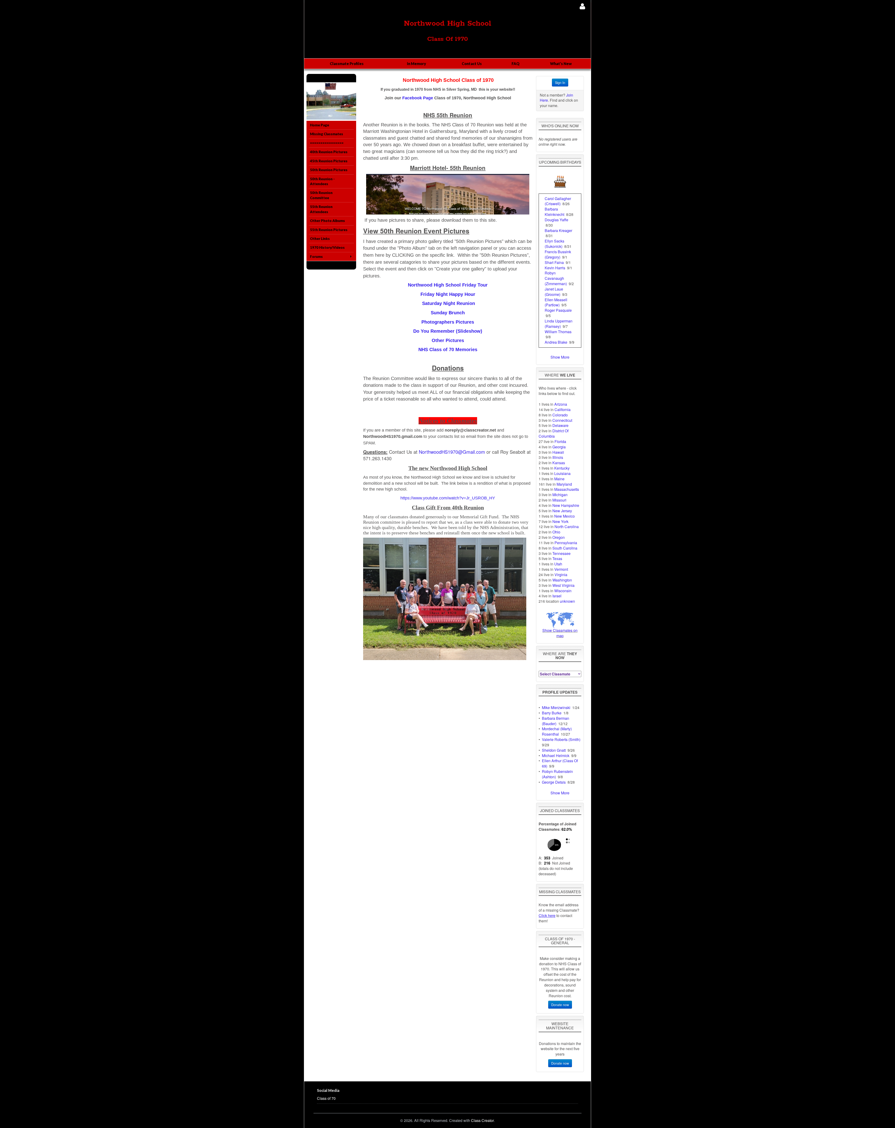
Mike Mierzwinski (556, 707)
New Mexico (564, 516)
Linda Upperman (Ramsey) (558, 323)
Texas (557, 558)
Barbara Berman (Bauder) (555, 721)
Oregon (558, 537)
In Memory (416, 63)
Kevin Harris (555, 267)
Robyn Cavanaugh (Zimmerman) (556, 278)
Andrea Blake (556, 342)
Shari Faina (554, 262)
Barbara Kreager (558, 230)
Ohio (556, 532)
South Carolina (564, 548)
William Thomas (558, 331)
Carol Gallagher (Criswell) (558, 201)
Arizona (560, 404)
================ (327, 143)
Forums (316, 256)
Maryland (564, 484)
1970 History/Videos (327, 247)
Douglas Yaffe (556, 219)
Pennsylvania (565, 542)
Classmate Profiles (347, 63)
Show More (560, 357)
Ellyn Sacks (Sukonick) (554, 243)
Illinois (557, 457)
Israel (556, 596)
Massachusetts (566, 489)
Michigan (560, 494)
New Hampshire (565, 505)
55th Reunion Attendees (321, 209)
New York (560, 521)
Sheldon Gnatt (554, 750)
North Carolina (566, 526)
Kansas (558, 462)
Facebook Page (417, 98)
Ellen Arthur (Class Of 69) (560, 763)
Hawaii (558, 452)
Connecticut (562, 420)
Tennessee (561, 553)
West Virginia (563, 585)
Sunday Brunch (448, 312)
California (562, 409)
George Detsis (554, 782)
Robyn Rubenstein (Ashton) (557, 774)
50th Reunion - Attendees (322, 181)
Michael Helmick (555, 755)
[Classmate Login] (582, 6)
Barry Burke (551, 713)
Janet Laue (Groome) (554, 291)
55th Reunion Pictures (329, 230)
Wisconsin (562, 590)
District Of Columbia (553, 433)
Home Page (319, 125)
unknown (567, 601)
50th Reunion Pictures (329, 170)
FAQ (516, 63)
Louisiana (562, 473)
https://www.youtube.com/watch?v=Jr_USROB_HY (447, 498)
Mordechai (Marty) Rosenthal (557, 731)
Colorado (560, 415)
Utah (558, 564)
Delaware (560, 425)
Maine (559, 478)
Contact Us (472, 63)
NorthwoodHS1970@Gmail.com (452, 451)
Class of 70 (326, 1098)
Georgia (559, 447)
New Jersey (562, 510)
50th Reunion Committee (321, 195)
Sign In (560, 82)
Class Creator (482, 1120)
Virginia (560, 574)
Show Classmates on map (560, 633)
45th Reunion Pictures (329, 161)
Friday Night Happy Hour (447, 294)
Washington (562, 580)
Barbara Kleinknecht (554, 211)
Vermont (561, 569)
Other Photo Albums (327, 220)
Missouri (559, 500)
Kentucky (562, 468)
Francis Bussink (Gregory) (558, 254)
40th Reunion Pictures (329, 152)
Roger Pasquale (558, 310)
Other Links (320, 238)
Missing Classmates (326, 134)
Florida (560, 441)
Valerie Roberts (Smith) (561, 739)
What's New (561, 63)
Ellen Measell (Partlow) (556, 302)
